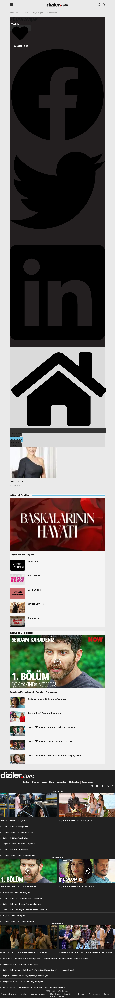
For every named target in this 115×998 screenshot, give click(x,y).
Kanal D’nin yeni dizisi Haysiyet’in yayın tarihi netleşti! (24, 952)
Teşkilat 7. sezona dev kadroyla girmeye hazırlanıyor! (25, 976)
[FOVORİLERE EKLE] (20, 28)
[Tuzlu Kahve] (17, 579)
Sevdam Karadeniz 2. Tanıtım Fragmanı (34, 692)
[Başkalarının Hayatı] (57, 524)
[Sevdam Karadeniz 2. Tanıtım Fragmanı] (57, 662)
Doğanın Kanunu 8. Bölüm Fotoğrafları (19, 855)
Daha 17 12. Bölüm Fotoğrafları (15, 826)
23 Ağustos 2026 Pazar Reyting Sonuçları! (20, 964)
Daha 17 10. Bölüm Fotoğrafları (15, 849)
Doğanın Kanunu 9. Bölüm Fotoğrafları (19, 843)
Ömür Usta (33, 618)
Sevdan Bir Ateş (36, 604)
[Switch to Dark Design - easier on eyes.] (99, 4)
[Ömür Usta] (17, 621)
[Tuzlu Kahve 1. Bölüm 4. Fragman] (17, 716)
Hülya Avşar (24, 19)
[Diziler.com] (57, 4)
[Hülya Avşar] (33, 462)
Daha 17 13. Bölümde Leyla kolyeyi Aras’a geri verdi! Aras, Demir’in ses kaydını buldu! (38, 970)
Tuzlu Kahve (34, 575)
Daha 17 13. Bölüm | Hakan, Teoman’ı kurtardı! (51, 741)
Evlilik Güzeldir (35, 589)
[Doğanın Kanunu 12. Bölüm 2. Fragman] (17, 702)
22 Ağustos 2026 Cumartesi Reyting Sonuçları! (23, 981)
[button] (57, 95)
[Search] (103, 4)
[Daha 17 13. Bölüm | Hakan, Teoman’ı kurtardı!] (17, 745)
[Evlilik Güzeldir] (17, 593)
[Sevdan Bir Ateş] (17, 607)
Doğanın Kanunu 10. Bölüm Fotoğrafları (19, 832)
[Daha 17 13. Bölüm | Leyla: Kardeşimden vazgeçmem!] (17, 759)
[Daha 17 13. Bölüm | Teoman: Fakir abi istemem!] (17, 731)
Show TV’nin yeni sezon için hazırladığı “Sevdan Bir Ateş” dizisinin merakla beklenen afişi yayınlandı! (45, 958)
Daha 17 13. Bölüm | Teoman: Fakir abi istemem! (51, 727)
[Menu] (11, 4)
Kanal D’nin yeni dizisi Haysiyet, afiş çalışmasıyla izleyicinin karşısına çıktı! (34, 987)
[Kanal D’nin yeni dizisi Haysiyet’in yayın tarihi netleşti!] (28, 937)
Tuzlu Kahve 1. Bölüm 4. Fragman (44, 713)
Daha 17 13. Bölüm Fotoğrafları (14, 820)
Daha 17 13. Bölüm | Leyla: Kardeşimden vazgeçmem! (54, 755)
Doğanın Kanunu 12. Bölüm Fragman (18, 921)
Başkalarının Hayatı (22, 554)
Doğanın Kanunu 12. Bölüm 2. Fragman (47, 699)
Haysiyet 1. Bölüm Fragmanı (14, 915)
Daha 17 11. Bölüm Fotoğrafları (15, 838)
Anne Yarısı (33, 561)
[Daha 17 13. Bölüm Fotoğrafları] (28, 805)
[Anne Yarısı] (17, 565)
